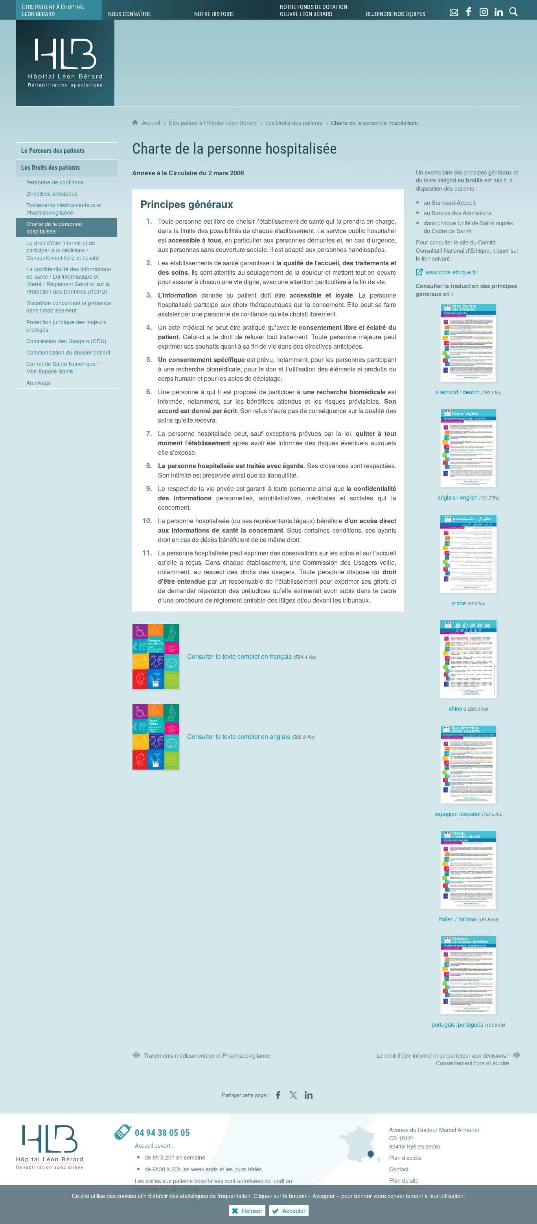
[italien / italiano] (468, 869)
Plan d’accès (405, 1157)
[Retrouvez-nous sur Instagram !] (483, 10)
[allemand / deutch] (468, 342)
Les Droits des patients (293, 122)
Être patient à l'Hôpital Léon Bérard (213, 122)
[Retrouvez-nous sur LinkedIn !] (498, 10)
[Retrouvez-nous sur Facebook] (468, 10)
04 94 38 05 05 (162, 1133)
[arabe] (468, 552)
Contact (398, 1169)
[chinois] (468, 658)
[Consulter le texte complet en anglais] (155, 736)
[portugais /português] (468, 974)
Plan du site (404, 1180)
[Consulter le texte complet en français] (155, 655)
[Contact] (453, 10)
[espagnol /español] (468, 763)
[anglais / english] (468, 447)
